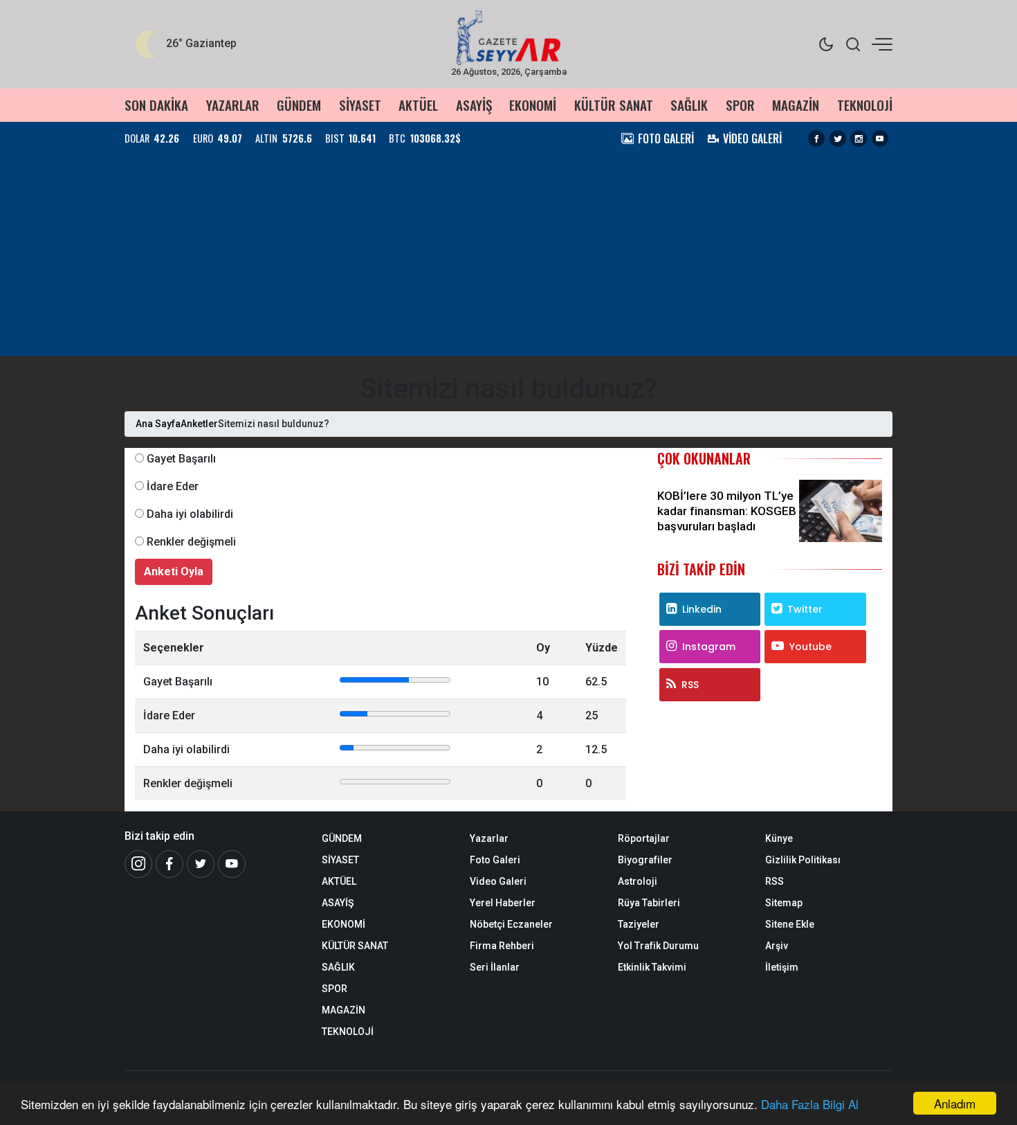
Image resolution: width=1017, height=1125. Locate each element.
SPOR (740, 105)
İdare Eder (173, 486)
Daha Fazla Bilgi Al (810, 1104)
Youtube (810, 647)
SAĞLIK (689, 105)
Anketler (199, 423)
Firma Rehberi (502, 945)
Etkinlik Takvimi (652, 967)
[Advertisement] (508, 259)
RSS (690, 685)
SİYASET (360, 105)
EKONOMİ (532, 105)
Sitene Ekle (789, 924)
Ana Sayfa (158, 423)
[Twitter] (838, 138)
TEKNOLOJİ (864, 105)
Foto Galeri (495, 859)
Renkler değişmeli (191, 541)
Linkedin (702, 609)
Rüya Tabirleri (649, 902)
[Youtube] (880, 138)
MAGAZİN (795, 105)
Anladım (954, 1103)
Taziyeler (638, 924)
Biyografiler (645, 859)
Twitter (805, 609)
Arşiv (776, 945)
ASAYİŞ (474, 105)
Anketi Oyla (173, 571)
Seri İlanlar (495, 967)
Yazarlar (489, 838)
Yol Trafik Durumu (658, 945)
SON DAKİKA (156, 105)
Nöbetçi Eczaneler (511, 924)
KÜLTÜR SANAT (613, 105)
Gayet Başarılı (181, 458)
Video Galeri (498, 881)
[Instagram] (858, 138)
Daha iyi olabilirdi (190, 514)
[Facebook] (816, 138)
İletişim (781, 967)
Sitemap (784, 902)
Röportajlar (644, 838)
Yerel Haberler (502, 902)
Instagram (708, 647)
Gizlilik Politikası (803, 859)
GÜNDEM (299, 105)
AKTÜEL (418, 105)
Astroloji (637, 881)
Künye (779, 838)
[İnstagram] (138, 864)
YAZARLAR (232, 105)
